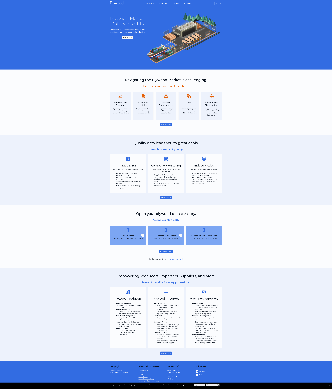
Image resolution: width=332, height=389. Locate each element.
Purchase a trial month (175, 259)
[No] (330, 386)
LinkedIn (202, 371)
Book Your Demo (166, 251)
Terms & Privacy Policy (146, 379)
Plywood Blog (151, 3)
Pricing (160, 3)
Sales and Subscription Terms (149, 381)
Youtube (202, 375)
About (167, 3)
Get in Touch (175, 3)
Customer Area (187, 3)
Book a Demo (127, 37)
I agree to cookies (200, 385)
